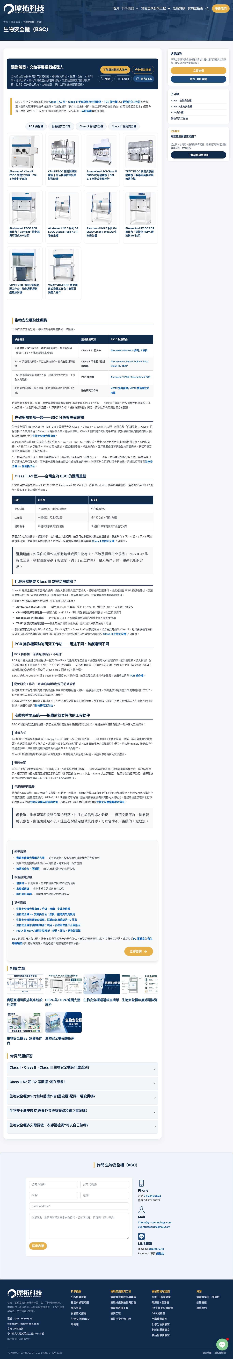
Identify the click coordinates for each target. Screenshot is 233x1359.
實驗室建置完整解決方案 (30, 857)
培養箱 (20, 883)
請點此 (160, 1253)
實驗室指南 (195, 8)
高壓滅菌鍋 (22, 888)
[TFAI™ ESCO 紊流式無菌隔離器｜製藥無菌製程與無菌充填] (140, 151)
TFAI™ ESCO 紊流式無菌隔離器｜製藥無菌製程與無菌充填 (139, 175)
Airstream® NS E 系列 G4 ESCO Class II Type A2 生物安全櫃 (102, 232)
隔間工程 (116, 1313)
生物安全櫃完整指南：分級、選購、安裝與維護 (43, 908)
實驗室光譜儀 (78, 1313)
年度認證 (87, 111)
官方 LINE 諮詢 (198, 79)
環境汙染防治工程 (121, 1318)
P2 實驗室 (139, 938)
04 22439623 (152, 1195)
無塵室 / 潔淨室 (160, 1302)
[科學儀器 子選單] (137, 8)
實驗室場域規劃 (161, 1291)
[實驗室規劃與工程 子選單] (169, 8)
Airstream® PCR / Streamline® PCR (130, 377)
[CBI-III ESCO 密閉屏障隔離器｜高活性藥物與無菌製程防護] (63, 151)
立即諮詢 (136, 951)
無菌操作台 (22, 868)
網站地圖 (207, 1352)
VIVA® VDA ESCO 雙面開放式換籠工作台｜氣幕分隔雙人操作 (63, 288)
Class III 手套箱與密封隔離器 (84, 101)
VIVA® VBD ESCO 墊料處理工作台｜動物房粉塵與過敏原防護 (24, 288)
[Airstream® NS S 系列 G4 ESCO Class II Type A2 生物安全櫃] (63, 208)
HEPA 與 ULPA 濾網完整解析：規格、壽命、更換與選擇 (48, 930)
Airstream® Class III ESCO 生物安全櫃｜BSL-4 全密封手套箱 (23, 175)
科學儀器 (128, 8)
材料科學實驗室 (161, 1329)
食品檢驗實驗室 (161, 1335)
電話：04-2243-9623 (19, 1318)
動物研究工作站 (132, 101)
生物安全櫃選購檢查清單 (110, 802)
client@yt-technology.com (23, 1323)
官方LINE (146, 78)
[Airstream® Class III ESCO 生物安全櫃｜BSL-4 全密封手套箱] (24, 151)
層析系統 (76, 1308)
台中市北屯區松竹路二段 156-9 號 (25, 1333)
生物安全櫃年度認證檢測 (44, 802)
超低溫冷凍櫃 (24, 894)
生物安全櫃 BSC (80, 1318)
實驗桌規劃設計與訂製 (123, 1302)
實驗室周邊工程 (119, 1308)
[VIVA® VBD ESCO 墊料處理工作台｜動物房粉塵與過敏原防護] (24, 265)
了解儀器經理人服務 (115, 69)
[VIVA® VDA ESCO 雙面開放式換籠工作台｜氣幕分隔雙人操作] (63, 265)
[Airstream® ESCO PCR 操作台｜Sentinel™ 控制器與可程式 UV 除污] (24, 208)
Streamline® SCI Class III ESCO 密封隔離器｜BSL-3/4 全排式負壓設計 (102, 175)
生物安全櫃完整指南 (43, 435)
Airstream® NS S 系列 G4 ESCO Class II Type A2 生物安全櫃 (63, 232)
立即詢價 (198, 70)
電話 (107, 78)
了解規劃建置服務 (198, 154)
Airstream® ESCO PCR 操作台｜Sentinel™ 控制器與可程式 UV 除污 (24, 232)
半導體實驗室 (159, 1318)
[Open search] (207, 8)
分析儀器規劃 (143, 69)
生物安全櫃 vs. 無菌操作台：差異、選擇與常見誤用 (45, 914)
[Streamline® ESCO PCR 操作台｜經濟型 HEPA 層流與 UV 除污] (140, 208)
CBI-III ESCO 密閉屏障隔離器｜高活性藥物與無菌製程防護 (62, 175)
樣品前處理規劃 (80, 1302)
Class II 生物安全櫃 (91, 126)
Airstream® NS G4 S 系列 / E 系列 (129, 350)
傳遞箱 (35, 868)
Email (125, 78)
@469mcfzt (156, 1249)
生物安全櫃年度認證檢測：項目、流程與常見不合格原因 (48, 925)
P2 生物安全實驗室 (162, 1308)
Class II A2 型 (57, 101)
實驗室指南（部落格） (209, 1297)
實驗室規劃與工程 (153, 8)
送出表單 (38, 1246)
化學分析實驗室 (161, 1324)
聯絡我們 (221, 8)
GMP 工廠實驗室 (161, 1297)
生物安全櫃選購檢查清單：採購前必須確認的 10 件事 (46, 919)
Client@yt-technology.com (154, 1222)
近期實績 (179, 8)
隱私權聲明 (220, 1352)
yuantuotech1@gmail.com (154, 1226)
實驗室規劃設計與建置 (123, 1297)
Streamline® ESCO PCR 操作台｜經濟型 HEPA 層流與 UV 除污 (139, 232)
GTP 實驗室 (158, 1313)
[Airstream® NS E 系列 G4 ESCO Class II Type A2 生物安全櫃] (101, 208)
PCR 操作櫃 (111, 101)
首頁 (116, 8)
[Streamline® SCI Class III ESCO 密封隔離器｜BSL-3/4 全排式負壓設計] (101, 151)
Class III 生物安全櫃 (124, 126)
